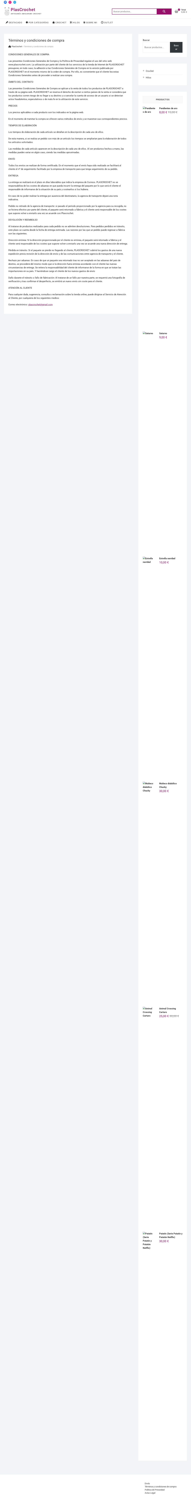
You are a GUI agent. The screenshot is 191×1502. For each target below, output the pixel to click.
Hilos (76, 22)
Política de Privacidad (155, 1490)
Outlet (108, 22)
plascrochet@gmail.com (40, 304)
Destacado (15, 22)
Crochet (61, 22)
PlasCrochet (23, 9)
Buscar (164, 11)
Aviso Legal (150, 1493)
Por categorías (39, 22)
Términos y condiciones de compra (161, 1486)
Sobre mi (91, 22)
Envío (147, 1483)
